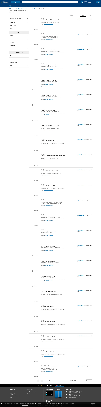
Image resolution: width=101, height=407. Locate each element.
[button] (15, 2)
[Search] (77, 2)
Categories (11, 8)
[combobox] (50, 2)
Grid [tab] (89, 15)
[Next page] (53, 380)
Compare (36, 29)
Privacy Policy (25, 405)
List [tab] (83, 15)
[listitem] (87, 2)
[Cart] (98, 2)
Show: (87, 379)
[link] (17, 392)
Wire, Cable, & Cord (20, 8)
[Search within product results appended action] (27, 18)
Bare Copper (34, 8)
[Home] (5, 2)
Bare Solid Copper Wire (48, 24)
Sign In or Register (81, 18)
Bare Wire (28, 8)
